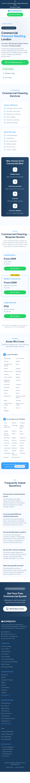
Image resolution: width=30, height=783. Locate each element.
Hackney (18, 374)
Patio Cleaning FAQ (6, 739)
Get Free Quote (16, 14)
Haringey (18, 368)
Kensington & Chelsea (7, 680)
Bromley (6, 390)
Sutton (6, 393)
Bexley (17, 387)
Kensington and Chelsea (8, 364)
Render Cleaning (5, 664)
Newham (18, 377)
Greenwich (7, 387)
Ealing (5, 400)
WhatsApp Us (6, 632)
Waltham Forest (8, 371)
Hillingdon (6, 410)
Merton (18, 393)
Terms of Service (19, 767)
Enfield (5, 368)
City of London (20, 358)
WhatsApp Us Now (16, 609)
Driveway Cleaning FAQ (7, 731)
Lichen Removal (5, 716)
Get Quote (16, 268)
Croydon (18, 390)
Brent (5, 408)
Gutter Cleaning (5, 656)
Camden (6, 361)
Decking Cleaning (5, 651)
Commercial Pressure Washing (9, 661)
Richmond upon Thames (8, 404)
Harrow (18, 408)
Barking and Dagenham (7, 380)
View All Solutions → (6, 723)
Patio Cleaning (5, 649)
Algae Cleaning (5, 708)
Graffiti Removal (5, 721)
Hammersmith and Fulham (21, 396)
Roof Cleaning (5, 654)
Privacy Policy (9, 767)
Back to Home (7, 23)
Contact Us (20, 466)
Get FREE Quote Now (15, 62)
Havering (6, 374)
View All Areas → (5, 695)
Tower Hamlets (8, 377)
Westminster (7, 358)
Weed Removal (5, 711)
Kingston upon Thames (20, 404)
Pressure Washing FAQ (7, 734)
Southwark (7, 384)
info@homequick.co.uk (9, 634)
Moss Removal (5, 705)
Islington (18, 361)
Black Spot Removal (6, 713)
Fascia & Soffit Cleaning (7, 659)
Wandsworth (7, 396)
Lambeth (18, 380)
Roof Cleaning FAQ (6, 736)
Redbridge (18, 371)
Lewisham (18, 384)
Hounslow (18, 400)
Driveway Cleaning (6, 646)
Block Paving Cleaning (7, 666)
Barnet (17, 364)
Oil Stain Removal (5, 703)
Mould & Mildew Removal (8, 718)
